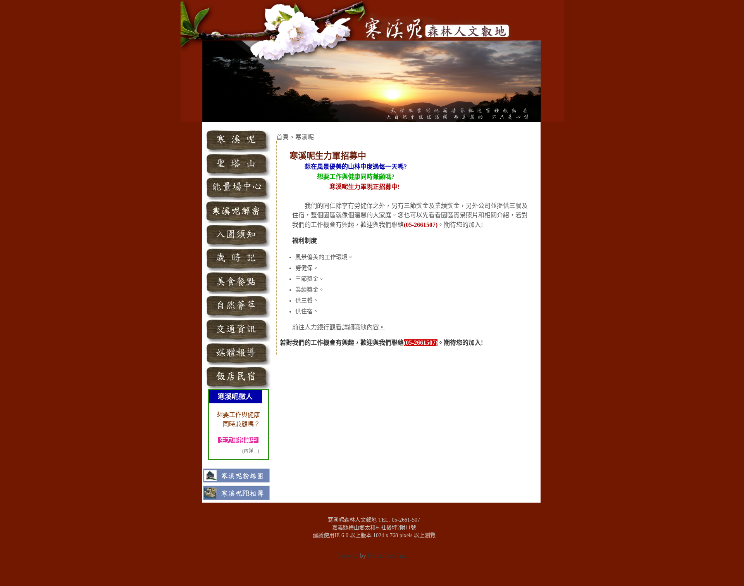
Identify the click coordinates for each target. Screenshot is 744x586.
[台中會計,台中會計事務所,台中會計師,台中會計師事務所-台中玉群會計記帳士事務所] (362, 569)
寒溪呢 (304, 137)
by (363, 555)
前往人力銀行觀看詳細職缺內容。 (338, 327)
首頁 (282, 137)
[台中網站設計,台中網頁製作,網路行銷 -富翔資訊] (386, 569)
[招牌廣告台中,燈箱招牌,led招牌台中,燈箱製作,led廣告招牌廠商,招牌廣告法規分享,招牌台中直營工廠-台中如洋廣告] (374, 569)
